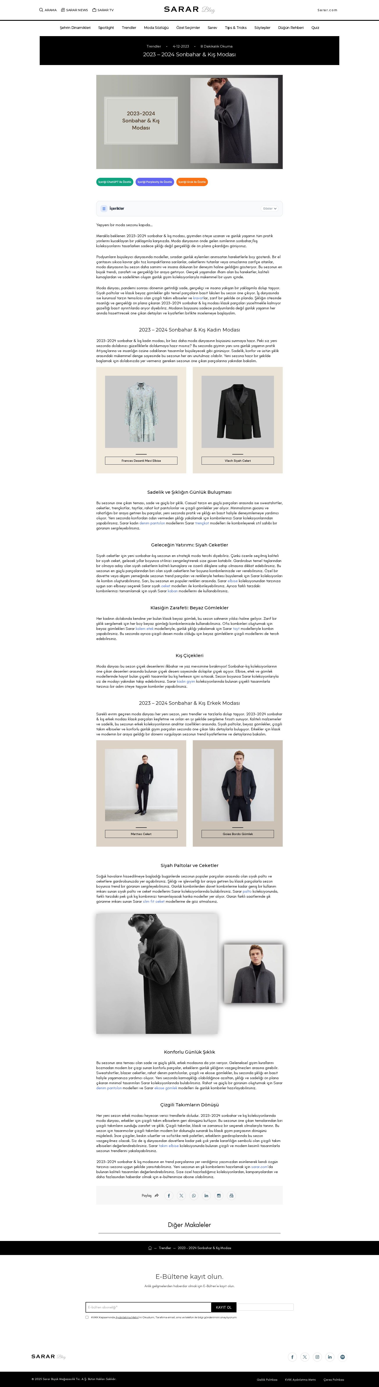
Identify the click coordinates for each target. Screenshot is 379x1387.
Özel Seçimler (188, 28)
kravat (198, 298)
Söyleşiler (262, 28)
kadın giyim (186, 681)
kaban (173, 591)
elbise (233, 580)
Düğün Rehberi (291, 28)
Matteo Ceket (141, 834)
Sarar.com (328, 10)
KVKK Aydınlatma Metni (300, 1380)
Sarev (212, 28)
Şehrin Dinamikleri (75, 28)
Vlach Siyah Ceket (238, 461)
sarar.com (259, 1166)
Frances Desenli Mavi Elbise (141, 461)
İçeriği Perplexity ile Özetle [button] (155, 181)
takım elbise (169, 1145)
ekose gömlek (165, 1088)
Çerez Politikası (334, 1380)
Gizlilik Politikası (267, 1380)
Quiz (315, 28)
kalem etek (145, 628)
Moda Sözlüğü (156, 28)
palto (247, 891)
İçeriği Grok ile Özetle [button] (192, 181)
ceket (165, 585)
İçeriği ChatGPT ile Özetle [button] (114, 181)
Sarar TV (106, 10)
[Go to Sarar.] (150, 1248)
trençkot (202, 523)
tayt (236, 628)
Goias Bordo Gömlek (238, 834)
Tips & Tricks (236, 28)
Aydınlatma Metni (127, 1317)
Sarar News (77, 10)
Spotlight (106, 28)
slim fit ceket (154, 901)
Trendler (129, 28)
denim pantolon (152, 523)
